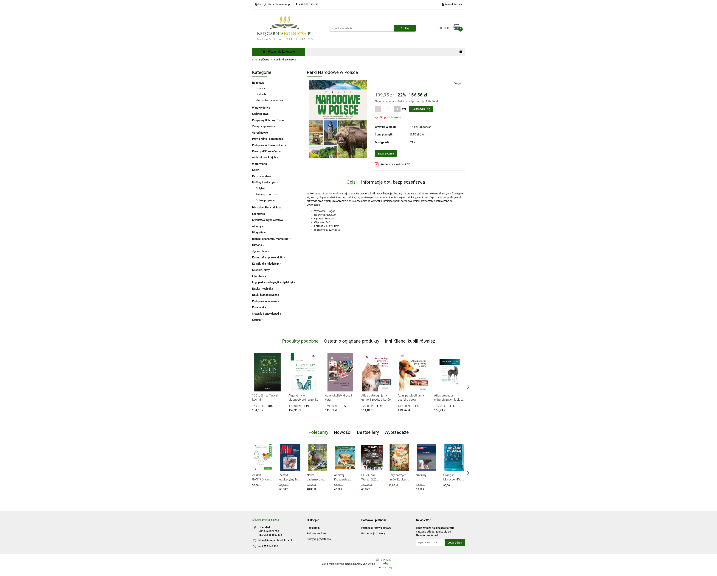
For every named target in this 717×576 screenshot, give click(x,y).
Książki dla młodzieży (266, 263)
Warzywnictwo (261, 107)
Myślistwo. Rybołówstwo (267, 220)
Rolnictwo (258, 82)
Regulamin (313, 527)
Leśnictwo (258, 214)
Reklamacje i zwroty (373, 533)
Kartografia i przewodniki (268, 257)
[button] (313, 520)
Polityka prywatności (319, 539)
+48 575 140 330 (268, 546)
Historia (257, 245)
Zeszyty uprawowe (263, 126)
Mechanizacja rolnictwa (269, 100)
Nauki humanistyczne (266, 294)
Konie (255, 170)
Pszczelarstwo (261, 176)
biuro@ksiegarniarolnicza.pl (275, 540)
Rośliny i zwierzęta (264, 182)
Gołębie (260, 188)
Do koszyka (419, 108)
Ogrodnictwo (260, 132)
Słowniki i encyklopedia (267, 313)
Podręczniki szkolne (265, 301)
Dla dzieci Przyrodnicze (266, 207)
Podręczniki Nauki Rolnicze (269, 145)
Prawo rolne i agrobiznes (267, 139)
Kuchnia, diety (261, 270)
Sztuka (256, 319)
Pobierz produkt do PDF (395, 164)
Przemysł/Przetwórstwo (267, 151)
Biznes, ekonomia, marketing (270, 239)
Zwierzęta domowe (267, 194)
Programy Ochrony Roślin (268, 120)
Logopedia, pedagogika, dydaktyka (273, 282)
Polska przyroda (265, 200)
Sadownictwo (260, 113)
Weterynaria (259, 164)
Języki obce (260, 251)
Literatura (258, 276)
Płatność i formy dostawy (376, 527)
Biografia (258, 232)
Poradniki (258, 307)
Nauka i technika (263, 288)
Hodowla (261, 94)
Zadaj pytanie (386, 153)
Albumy (257, 226)
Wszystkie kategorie (281, 51)
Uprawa (260, 88)
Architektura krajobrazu (266, 157)
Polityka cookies (316, 533)
